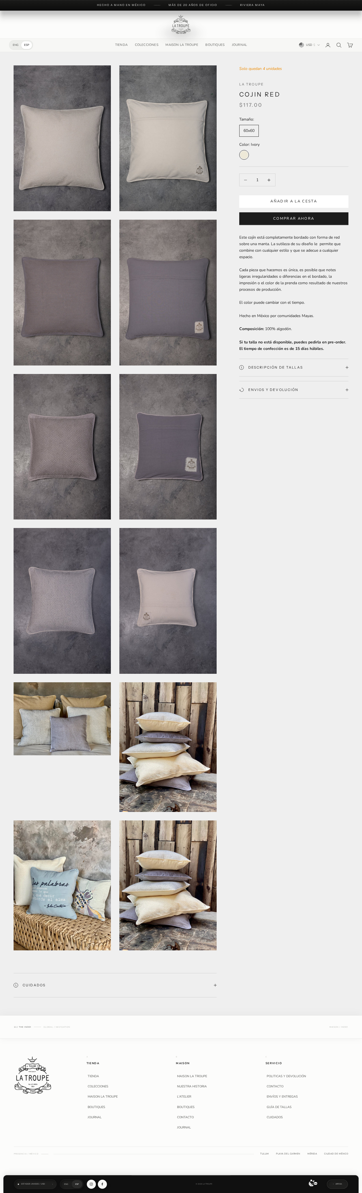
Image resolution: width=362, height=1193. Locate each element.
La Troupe (251, 84)
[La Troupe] (33, 1075)
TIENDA (121, 44)
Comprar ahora (293, 218)
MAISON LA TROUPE (181, 44)
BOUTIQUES (215, 44)
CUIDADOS (275, 1117)
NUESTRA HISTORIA (192, 1087)
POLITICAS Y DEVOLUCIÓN (286, 1076)
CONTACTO (185, 1117)
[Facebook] (102, 1184)
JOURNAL (239, 44)
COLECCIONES (146, 44)
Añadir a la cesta (293, 201)
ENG (15, 45)
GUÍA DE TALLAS (279, 1107)
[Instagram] (91, 1184)
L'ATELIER (184, 1097)
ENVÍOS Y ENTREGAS (282, 1097)
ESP (26, 45)
